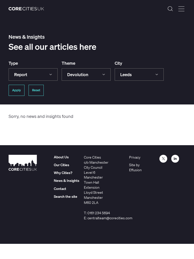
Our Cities (61, 164)
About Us (61, 157)
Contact (60, 188)
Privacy (134, 157)
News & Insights (66, 180)
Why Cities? (63, 172)
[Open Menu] (181, 9)
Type (13, 63)
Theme (68, 63)
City (118, 63)
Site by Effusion (135, 167)
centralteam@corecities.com (109, 217)
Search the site (170, 9)
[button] (33, 74)
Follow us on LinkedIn (175, 159)
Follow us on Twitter (163, 159)
